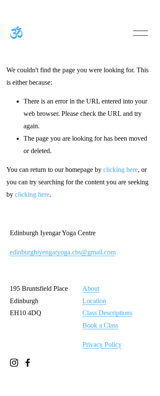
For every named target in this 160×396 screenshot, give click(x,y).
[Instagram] (14, 362)
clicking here (120, 169)
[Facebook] (27, 362)
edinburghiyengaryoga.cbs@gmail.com (63, 252)
